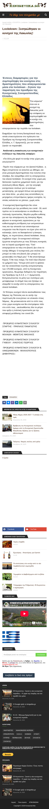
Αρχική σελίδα (6, 22)
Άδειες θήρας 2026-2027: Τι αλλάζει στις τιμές (28, 416)
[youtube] (36, 529)
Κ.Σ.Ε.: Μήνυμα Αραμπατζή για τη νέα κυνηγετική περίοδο (27, 716)
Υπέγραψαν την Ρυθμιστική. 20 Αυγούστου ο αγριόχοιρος (29, 586)
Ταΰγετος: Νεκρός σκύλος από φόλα (26, 442)
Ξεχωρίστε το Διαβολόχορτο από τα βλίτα (28, 574)
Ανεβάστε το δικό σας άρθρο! (18, 675)
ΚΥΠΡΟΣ (6, 738)
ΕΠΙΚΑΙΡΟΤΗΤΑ (9, 734)
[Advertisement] (24, 59)
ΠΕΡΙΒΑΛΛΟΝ (17, 738)
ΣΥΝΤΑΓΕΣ (7, 741)
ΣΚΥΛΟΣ (27, 738)
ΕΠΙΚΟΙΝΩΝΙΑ (33, 802)
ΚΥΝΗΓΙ (36, 734)
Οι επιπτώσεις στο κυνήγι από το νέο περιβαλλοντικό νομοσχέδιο (27, 564)
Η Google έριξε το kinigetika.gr (24, 704)
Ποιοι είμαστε (22, 802)
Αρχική (13, 802)
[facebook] (13, 529)
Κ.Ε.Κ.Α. (19, 734)
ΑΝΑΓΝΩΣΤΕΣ (8, 730)
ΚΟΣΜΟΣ (28, 734)
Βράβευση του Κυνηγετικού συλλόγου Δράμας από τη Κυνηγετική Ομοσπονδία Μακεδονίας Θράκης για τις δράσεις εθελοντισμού (28, 429)
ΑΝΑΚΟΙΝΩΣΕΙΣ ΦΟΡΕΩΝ (24, 730)
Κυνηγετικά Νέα (30, 806)
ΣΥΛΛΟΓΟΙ (16, 22)
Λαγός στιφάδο (18, 542)
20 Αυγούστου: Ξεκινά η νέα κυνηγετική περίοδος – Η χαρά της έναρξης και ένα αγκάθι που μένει (27, 693)
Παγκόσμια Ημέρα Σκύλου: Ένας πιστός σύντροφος (28, 767)
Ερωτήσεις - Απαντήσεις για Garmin (26, 553)
